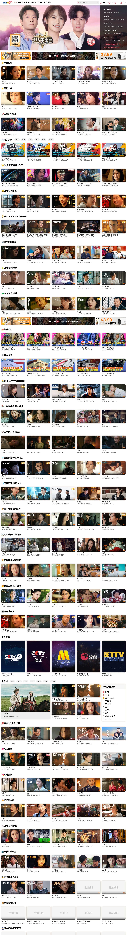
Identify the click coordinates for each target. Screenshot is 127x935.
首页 (15, 2)
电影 (41, 2)
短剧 (32, 2)
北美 (45, 2)
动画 (49, 2)
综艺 (36, 2)
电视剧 (20, 2)
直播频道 (27, 2)
